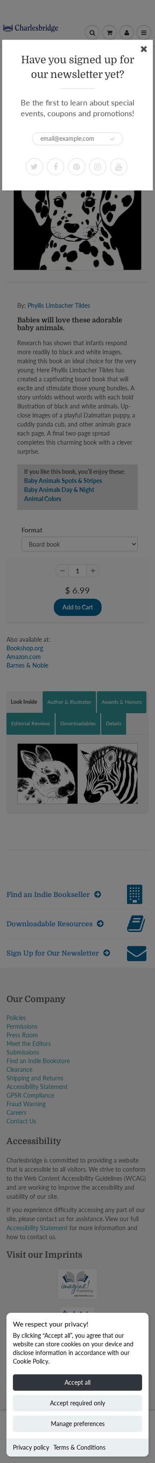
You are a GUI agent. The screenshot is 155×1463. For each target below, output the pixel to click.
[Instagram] (97, 166)
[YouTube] (118, 166)
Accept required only (77, 1403)
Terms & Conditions (79, 1447)
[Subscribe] (112, 139)
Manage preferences (78, 1423)
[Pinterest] (76, 166)
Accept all (77, 1382)
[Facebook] (55, 166)
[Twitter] (34, 166)
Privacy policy (31, 1447)
